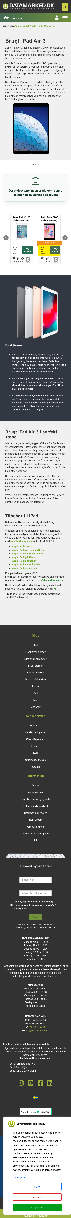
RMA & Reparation (35, 739)
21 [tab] (53, 262)
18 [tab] (38, 262)
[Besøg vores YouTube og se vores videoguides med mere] (30, 1083)
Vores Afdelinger (35, 826)
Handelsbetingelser (35, 732)
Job (35, 840)
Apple (17, 26)
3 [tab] (22, 257)
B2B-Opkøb (35, 819)
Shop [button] (35, 636)
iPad (35, 693)
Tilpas (37, 1186)
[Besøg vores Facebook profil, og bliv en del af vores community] (40, 1083)
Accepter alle (37, 1207)
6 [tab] (38, 257)
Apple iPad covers (22, 546)
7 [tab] (43, 257)
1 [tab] (12, 257)
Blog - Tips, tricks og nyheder (35, 799)
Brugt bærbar (35, 665)
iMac (35, 700)
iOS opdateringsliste (52, 580)
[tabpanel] (22, 237)
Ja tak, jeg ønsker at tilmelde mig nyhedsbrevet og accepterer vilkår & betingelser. (35, 905)
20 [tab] (48, 262)
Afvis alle (37, 1197)
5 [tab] (33, 257)
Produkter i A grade (35, 652)
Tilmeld (35, 917)
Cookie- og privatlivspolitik (36, 833)
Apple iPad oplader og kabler (28, 553)
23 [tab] (64, 262)
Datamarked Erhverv (35, 813)
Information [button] (35, 776)
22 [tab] (58, 262)
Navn (22, 874)
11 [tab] (64, 257)
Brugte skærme (35, 672)
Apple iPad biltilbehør (24, 560)
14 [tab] (17, 262)
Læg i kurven (27, 250)
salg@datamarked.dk (22, 541)
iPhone (35, 686)
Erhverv (35, 746)
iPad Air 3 (49, 26)
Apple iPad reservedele (25, 568)
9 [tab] (53, 257)
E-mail (23, 888)
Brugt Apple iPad (32, 26)
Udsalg (35, 645)
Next (65, 237)
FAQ (35, 753)
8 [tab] (48, 257)
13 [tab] (12, 262)
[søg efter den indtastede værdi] (65, 7)
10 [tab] (58, 257)
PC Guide (35, 766)
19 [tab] (43, 262)
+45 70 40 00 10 (37, 1027)
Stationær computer (35, 658)
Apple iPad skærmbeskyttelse (28, 550)
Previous (6, 237)
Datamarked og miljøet (35, 806)
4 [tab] (27, 257)
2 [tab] (17, 257)
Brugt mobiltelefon (35, 679)
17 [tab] (33, 262)
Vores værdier (35, 792)
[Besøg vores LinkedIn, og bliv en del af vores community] (49, 1083)
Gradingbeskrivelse (35, 760)
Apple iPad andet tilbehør (26, 564)
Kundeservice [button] (35, 716)
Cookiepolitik (20, 1177)
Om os (35, 785)
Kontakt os (35, 725)
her (55, 588)
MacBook (36, 707)
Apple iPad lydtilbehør (24, 557)
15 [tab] (22, 262)
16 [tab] (27, 262)
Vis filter (35, 164)
